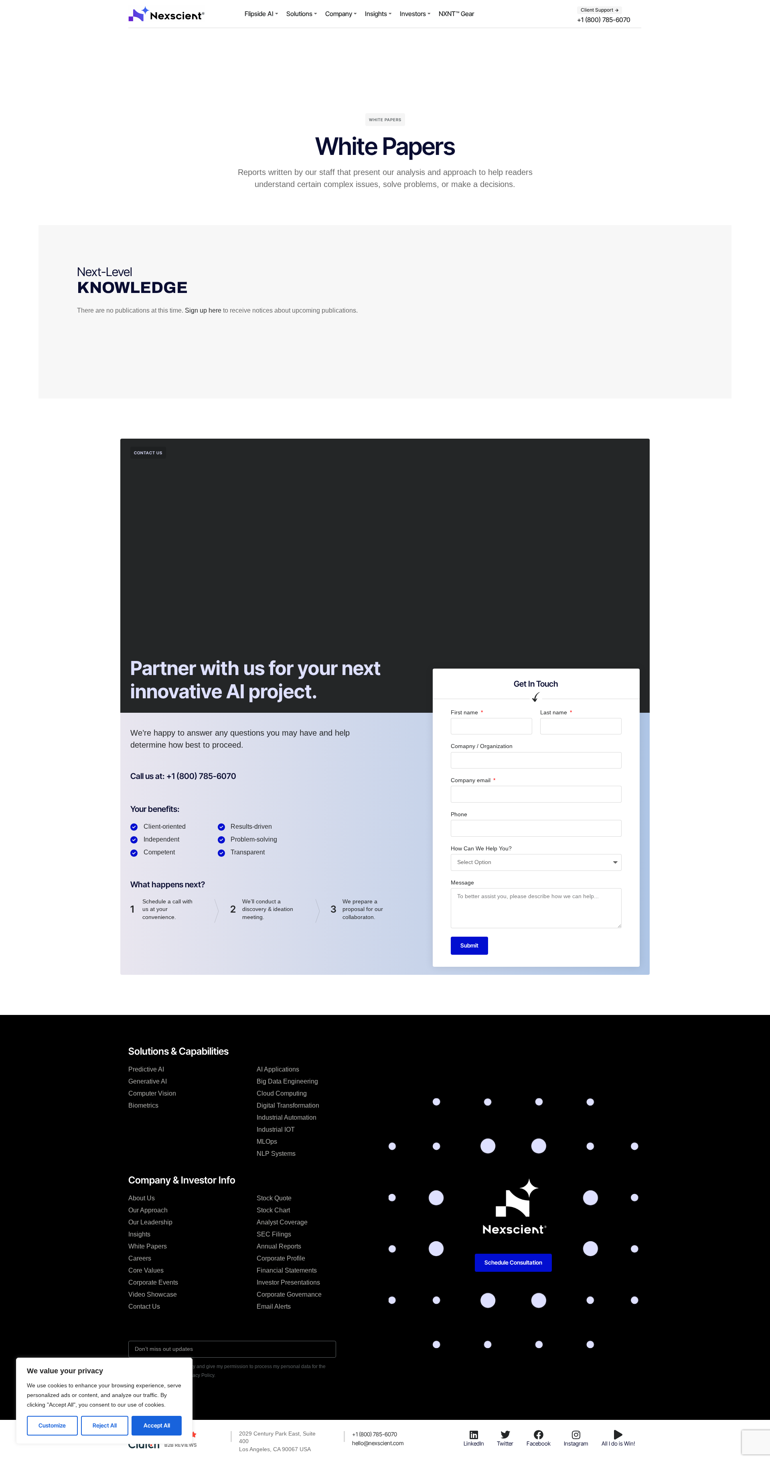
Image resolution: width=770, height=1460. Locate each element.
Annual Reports (279, 1246)
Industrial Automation (286, 1117)
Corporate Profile (281, 1258)
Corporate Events (153, 1282)
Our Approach (148, 1210)
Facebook (539, 1443)
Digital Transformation (288, 1105)
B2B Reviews (180, 1445)
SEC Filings (274, 1234)
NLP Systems (276, 1153)
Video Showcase (152, 1294)
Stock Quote (274, 1198)
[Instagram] (576, 1435)
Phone (459, 814)
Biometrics (143, 1105)
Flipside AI (259, 14)
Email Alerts (274, 1306)
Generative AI (147, 1081)
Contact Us (144, 1306)
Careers (139, 1258)
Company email (471, 780)
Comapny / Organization (482, 746)
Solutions (299, 14)
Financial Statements (287, 1270)
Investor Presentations (288, 1282)
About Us (141, 1198)
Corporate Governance (289, 1294)
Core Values (146, 1270)
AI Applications (278, 1069)
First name (465, 712)
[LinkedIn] (473, 1435)
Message (462, 882)
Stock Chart (273, 1210)
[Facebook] (538, 1435)
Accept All (157, 1425)
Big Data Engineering (287, 1081)
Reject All (105, 1425)
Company (338, 14)
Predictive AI (146, 1069)
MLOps (267, 1141)
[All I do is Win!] (618, 1435)
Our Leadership (150, 1222)
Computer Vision (152, 1093)
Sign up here (203, 310)
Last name (554, 712)
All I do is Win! (618, 1443)
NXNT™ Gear (456, 14)
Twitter (505, 1443)
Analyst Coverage (282, 1222)
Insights (376, 14)
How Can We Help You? (481, 848)
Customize (52, 1425)
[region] (104, 1401)
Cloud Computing (282, 1093)
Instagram (576, 1443)
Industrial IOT (276, 1129)
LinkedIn (474, 1443)
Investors (413, 14)
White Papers (147, 1246)
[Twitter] (505, 1435)
